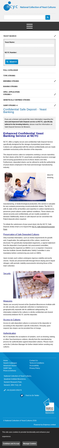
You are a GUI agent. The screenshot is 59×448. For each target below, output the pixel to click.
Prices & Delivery (9, 371)
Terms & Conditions (37, 363)
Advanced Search (10, 366)
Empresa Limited (49, 425)
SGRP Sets (7, 368)
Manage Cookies (29, 444)
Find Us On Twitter (32, 395)
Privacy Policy (35, 368)
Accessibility (34, 366)
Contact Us (34, 360)
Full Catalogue (10, 70)
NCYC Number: (11, 52)
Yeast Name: (10, 42)
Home (5, 360)
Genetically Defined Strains (16, 100)
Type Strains (9, 76)
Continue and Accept (11, 444)
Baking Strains (10, 86)
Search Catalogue (10, 363)
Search (13, 62)
